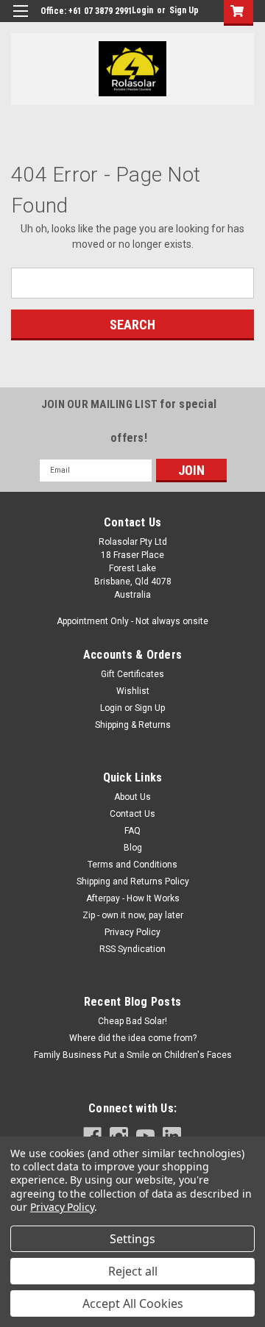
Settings (132, 1239)
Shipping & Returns (133, 725)
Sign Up (184, 10)
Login (142, 10)
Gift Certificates (132, 674)
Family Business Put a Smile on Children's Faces (133, 1055)
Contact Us (132, 814)
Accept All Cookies (132, 1303)
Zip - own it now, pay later (132, 915)
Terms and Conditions (132, 864)
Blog (133, 848)
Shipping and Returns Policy (133, 881)
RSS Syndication (132, 949)
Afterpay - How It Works (133, 898)
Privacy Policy (132, 932)
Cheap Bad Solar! (132, 1021)
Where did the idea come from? (133, 1038)
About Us (132, 797)
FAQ (132, 831)
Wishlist (132, 691)
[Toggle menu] (20, 20)
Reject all (133, 1271)
